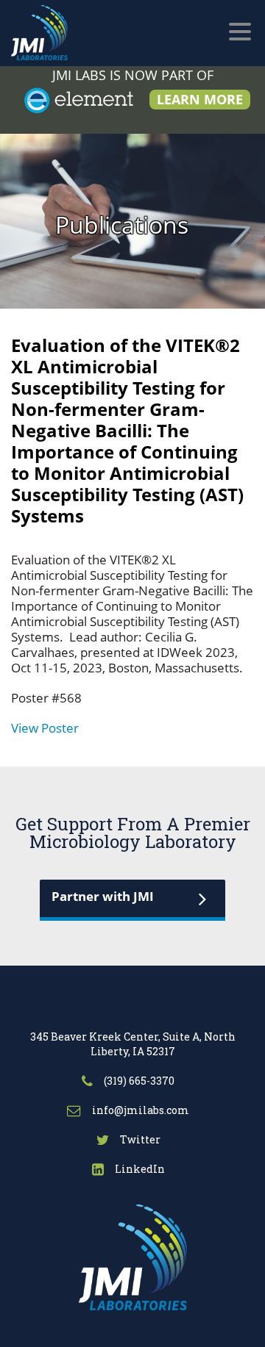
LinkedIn (139, 1169)
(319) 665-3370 (138, 1081)
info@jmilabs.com (139, 1110)
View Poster (45, 727)
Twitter (139, 1139)
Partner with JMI (103, 896)
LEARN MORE (200, 99)
